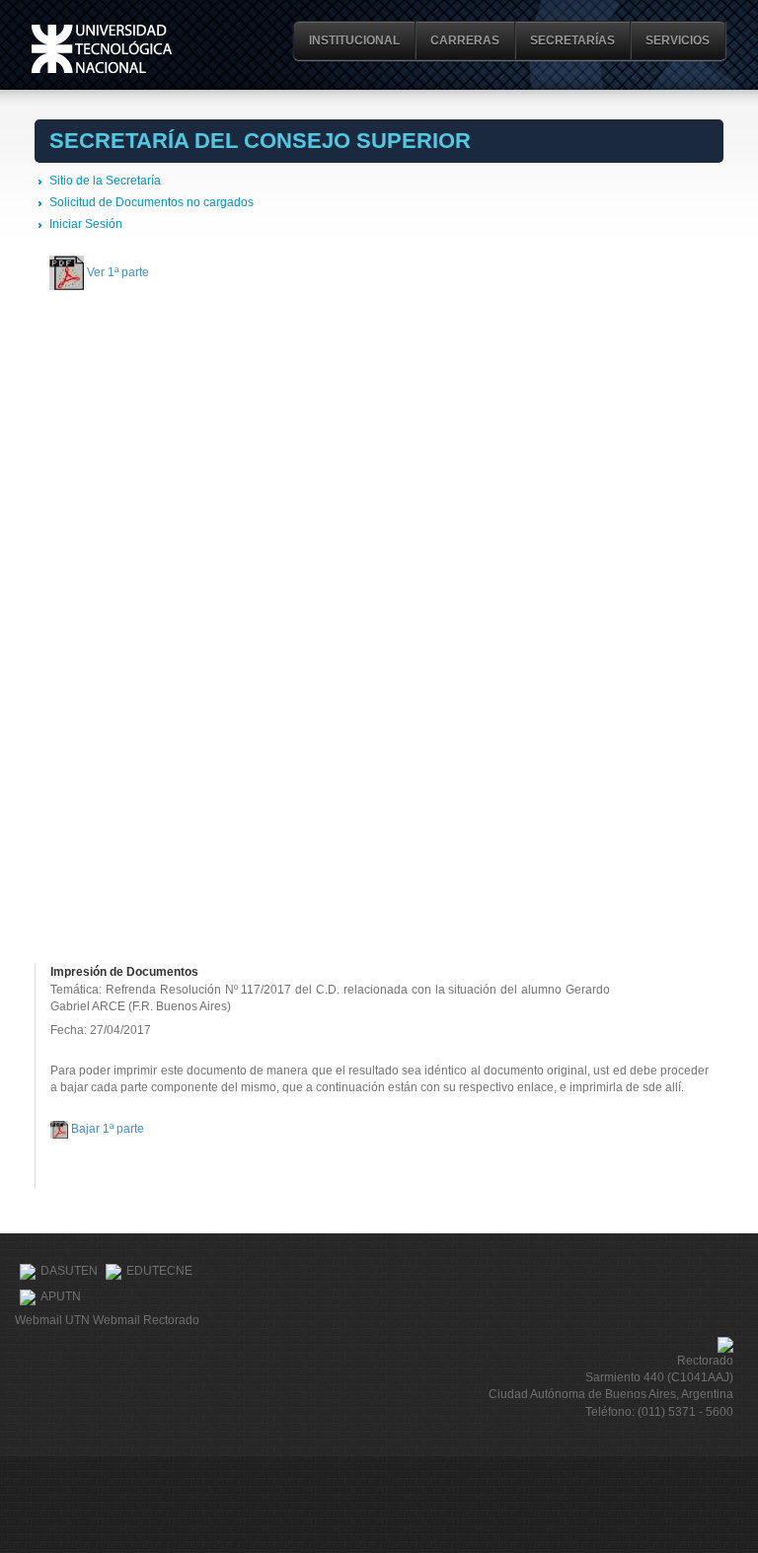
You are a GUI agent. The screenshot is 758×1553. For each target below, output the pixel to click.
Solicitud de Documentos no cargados (151, 202)
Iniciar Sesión (85, 224)
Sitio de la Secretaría (105, 180)
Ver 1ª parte (118, 271)
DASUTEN (69, 1271)
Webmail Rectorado (146, 1320)
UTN (102, 49)
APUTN (60, 1296)
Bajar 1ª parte (107, 1129)
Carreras (464, 40)
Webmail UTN (52, 1320)
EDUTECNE (159, 1271)
